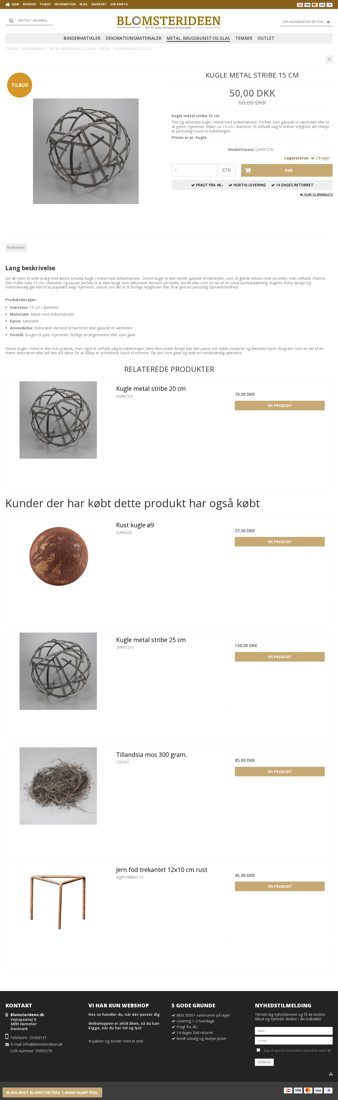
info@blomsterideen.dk (43, 1044)
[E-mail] (294, 1040)
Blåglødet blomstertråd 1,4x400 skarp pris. (52, 1092)
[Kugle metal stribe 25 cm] (58, 685)
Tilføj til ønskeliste (318, 194)
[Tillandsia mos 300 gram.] (58, 800)
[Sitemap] (331, 1073)
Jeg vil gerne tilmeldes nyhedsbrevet (296, 1049)
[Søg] (29, 20)
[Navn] (294, 1030)
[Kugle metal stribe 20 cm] (58, 434)
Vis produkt (279, 405)
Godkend (264, 1062)
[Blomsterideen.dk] (169, 21)
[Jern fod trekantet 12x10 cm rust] (58, 915)
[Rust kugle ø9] (58, 570)
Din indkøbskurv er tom (303, 22)
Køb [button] (289, 170)
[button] (329, 59)
